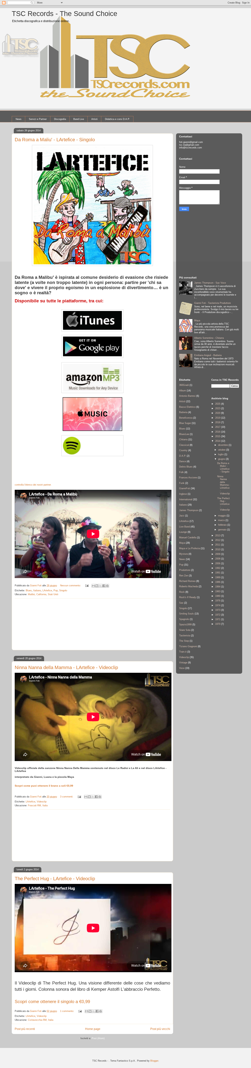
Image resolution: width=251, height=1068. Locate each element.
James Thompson (188, 510)
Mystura (183, 553)
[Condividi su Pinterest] (107, 586)
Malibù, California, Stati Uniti (43, 594)
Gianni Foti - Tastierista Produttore (212, 303)
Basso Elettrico (187, 407)
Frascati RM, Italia (38, 805)
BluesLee (184, 434)
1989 (218, 577)
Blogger (154, 1060)
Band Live (78, 119)
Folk (181, 472)
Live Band (184, 526)
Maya (197, 320)
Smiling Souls (186, 613)
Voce (181, 668)
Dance (182, 461)
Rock (182, 592)
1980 (218, 596)
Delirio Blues (186, 466)
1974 (218, 605)
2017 (218, 427)
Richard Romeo (187, 581)
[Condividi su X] (100, 586)
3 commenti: (67, 796)
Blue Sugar (185, 423)
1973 (218, 610)
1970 (218, 624)
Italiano (37, 590)
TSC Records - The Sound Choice (64, 13)
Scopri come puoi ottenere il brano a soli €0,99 (44, 785)
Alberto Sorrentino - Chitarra (209, 338)
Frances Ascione (188, 477)
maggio (222, 515)
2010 (218, 549)
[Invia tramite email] (93, 586)
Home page (92, 1028)
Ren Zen (183, 575)
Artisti (94, 119)
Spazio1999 (185, 624)
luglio (221, 454)
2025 (218, 403)
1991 (218, 572)
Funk (181, 483)
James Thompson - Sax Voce (210, 282)
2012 (218, 540)
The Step (184, 640)
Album (182, 390)
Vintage (183, 662)
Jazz (181, 515)
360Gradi (184, 385)
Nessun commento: (71, 585)
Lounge (183, 532)
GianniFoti (184, 488)
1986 (218, 582)
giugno (222, 459)
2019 (218, 417)
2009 (218, 554)
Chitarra (183, 439)
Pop (55, 590)
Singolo (63, 590)
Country (183, 450)
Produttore (184, 570)
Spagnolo (184, 619)
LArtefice (47, 590)
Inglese (183, 494)
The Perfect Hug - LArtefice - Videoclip (55, 878)
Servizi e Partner (38, 119)
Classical (184, 445)
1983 (218, 591)
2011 (218, 544)
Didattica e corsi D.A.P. (117, 119)
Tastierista (184, 635)
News (18, 119)
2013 (218, 535)
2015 (218, 436)
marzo (221, 520)
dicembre (223, 445)
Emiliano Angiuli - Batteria (208, 355)
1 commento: (67, 1011)
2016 (218, 431)
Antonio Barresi (187, 395)
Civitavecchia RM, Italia (40, 1020)
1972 (218, 614)
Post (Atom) (98, 1038)
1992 (218, 568)
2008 (218, 558)
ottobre (222, 449)
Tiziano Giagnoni (188, 646)
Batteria (183, 412)
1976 (218, 600)
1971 (218, 619)
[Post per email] (86, 585)
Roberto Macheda (188, 586)
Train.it (183, 651)
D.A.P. (182, 455)
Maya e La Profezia (189, 548)
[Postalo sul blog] (97, 586)
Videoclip (41, 801)
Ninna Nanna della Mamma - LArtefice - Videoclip (66, 667)
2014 (218, 441)
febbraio (222, 524)
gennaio (222, 529)
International (185, 499)
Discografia (60, 119)
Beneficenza (185, 417)
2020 (218, 413)
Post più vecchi (160, 1028)
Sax (181, 602)
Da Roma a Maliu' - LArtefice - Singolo (55, 139)
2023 (218, 408)
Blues (29, 590)
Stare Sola (184, 630)
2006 (218, 563)
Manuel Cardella (187, 537)
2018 (218, 422)
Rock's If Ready (187, 597)
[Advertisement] (92, 624)
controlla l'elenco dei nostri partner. (33, 484)
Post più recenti (25, 1028)
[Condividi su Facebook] (104, 586)
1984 (218, 586)
